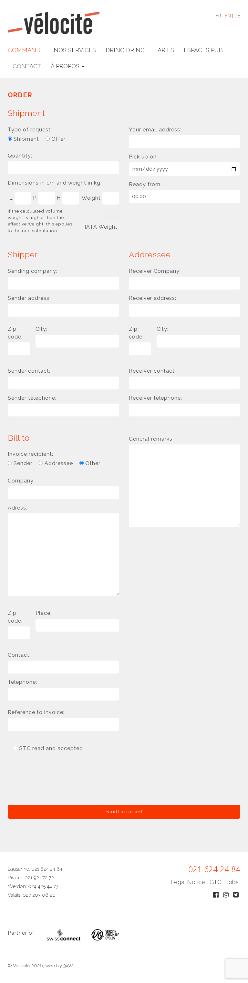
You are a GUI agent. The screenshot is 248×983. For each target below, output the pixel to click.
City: (41, 329)
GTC (216, 882)
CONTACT (27, 66)
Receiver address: (152, 298)
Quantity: (20, 156)
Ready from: (145, 184)
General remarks (150, 439)
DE (237, 15)
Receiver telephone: (155, 398)
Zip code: (15, 333)
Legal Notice (187, 882)
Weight (91, 198)
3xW (68, 966)
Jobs (232, 882)
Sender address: (29, 298)
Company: (21, 481)
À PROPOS (66, 66)
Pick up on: (143, 157)
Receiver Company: (155, 271)
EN (228, 15)
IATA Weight (101, 227)
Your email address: (155, 130)
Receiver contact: (152, 371)
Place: (44, 613)
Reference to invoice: (36, 712)
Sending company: (32, 271)
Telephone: (22, 682)
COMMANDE (26, 50)
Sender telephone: (32, 398)
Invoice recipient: (30, 454)
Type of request (29, 130)
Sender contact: (29, 371)
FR (218, 15)
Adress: (17, 508)
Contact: (19, 655)
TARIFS (164, 50)
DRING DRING (125, 50)
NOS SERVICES (75, 50)
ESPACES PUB (203, 50)
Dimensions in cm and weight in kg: (55, 183)
